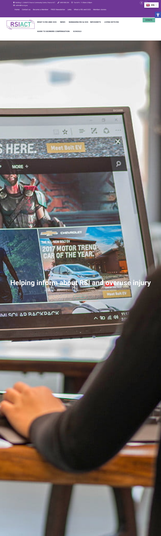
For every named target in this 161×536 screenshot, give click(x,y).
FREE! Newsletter (58, 9)
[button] (158, 15)
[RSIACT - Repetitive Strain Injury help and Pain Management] (20, 24)
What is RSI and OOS (82, 9)
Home (17, 9)
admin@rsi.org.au (21, 5)
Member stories (99, 9)
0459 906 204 (64, 3)
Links (70, 9)
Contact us (26, 9)
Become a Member (40, 9)
